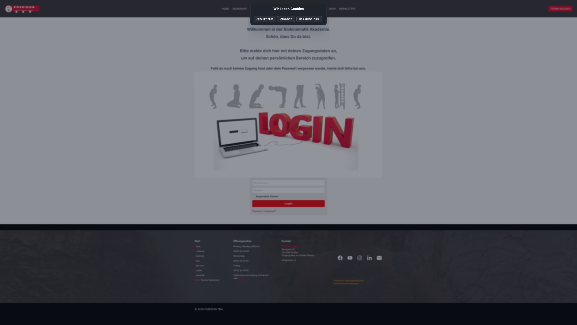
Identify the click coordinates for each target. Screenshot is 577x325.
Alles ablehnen (264, 18)
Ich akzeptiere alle (309, 18)
